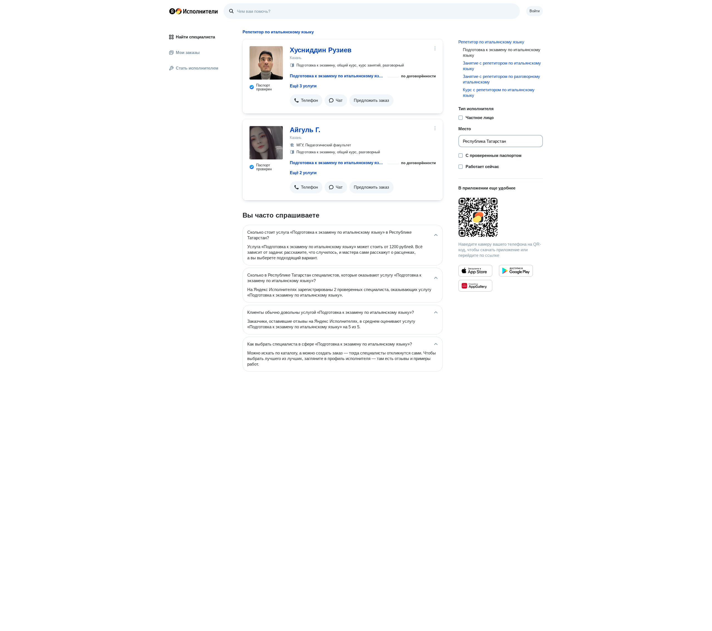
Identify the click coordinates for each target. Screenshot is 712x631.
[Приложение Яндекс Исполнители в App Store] (475, 271)
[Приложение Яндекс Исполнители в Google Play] (516, 271)
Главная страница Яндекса (172, 11)
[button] (306, 100)
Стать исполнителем (197, 68)
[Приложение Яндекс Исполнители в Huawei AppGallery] (475, 286)
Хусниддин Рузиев (321, 50)
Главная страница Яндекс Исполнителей (193, 11)
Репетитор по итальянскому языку (491, 42)
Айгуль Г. (305, 130)
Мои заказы (188, 52)
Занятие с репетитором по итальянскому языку (502, 66)
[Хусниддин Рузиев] (266, 63)
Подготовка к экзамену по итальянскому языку (337, 75)
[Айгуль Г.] (266, 142)
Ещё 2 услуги (303, 172)
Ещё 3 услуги (303, 85)
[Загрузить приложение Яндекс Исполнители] (500, 217)
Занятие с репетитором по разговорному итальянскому (501, 79)
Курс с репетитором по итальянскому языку (499, 92)
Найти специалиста (195, 36)
